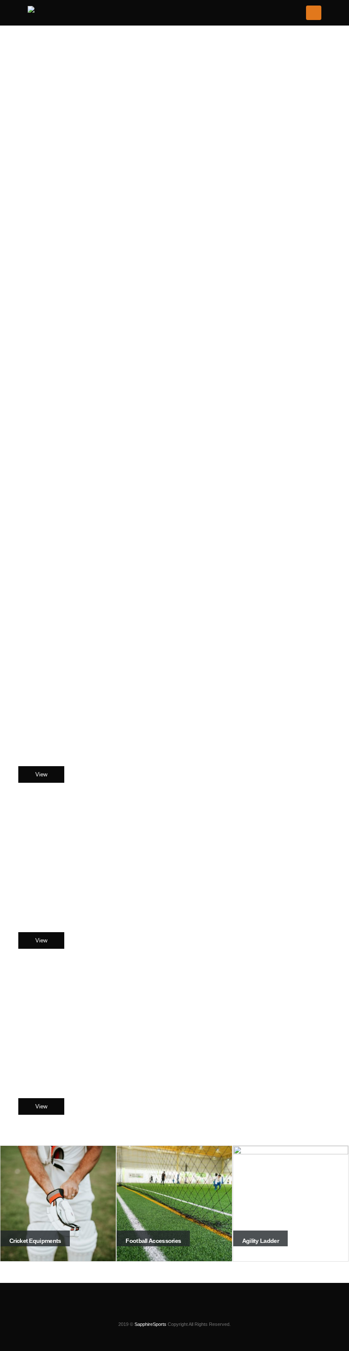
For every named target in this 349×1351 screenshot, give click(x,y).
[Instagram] (152, 1311)
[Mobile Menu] (313, 13)
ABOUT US (174, 611)
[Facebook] (167, 1311)
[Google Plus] (196, 1311)
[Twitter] (181, 1311)
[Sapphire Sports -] (58, 11)
